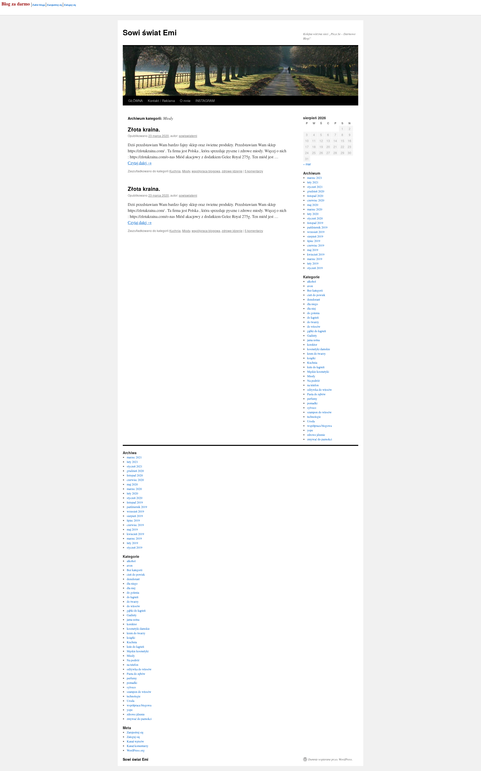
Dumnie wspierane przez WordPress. (330, 759)
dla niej (311, 308)
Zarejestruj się (54, 5)
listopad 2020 (315, 196)
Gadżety (312, 335)
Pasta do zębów (316, 394)
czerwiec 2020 (315, 200)
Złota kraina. (144, 129)
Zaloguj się (70, 5)
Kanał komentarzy (137, 746)
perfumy (312, 399)
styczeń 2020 (315, 218)
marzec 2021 (314, 178)
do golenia (313, 313)
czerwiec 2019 (315, 245)
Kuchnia (175, 171)
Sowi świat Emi (150, 32)
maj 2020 (312, 205)
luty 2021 (312, 182)
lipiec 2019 (313, 241)
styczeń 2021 (315, 187)
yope (310, 430)
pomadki (312, 403)
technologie (314, 417)
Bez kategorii (315, 290)
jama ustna (313, 340)
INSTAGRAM (205, 100)
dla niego (312, 304)
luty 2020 (312, 214)
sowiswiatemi (188, 136)
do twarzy (313, 322)
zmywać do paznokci (319, 439)
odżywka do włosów (319, 390)
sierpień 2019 (315, 236)
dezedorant (313, 299)
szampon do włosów (319, 412)
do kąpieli (313, 317)
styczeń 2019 (315, 268)
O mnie (185, 100)
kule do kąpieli (315, 367)
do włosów (313, 326)
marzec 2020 (314, 209)
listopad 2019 (315, 223)
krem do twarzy (316, 353)
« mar (307, 164)
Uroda (311, 421)
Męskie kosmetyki (318, 371)
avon (310, 286)
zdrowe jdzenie (232, 171)
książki (311, 358)
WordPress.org (136, 750)
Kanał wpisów (135, 741)
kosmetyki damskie (318, 349)
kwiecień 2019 (315, 254)
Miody (186, 171)
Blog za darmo (16, 4)
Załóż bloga (38, 5)
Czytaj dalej (140, 162)
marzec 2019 (314, 259)
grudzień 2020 (315, 191)
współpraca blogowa (206, 171)
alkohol (311, 281)
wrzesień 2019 (315, 232)
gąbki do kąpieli (316, 331)
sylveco (311, 408)
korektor (312, 344)
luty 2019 (312, 263)
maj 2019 (312, 250)
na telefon (313, 385)
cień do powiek (316, 295)
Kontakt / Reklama (161, 100)
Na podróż (313, 380)
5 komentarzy (254, 171)
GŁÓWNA (135, 100)
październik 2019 (317, 227)
